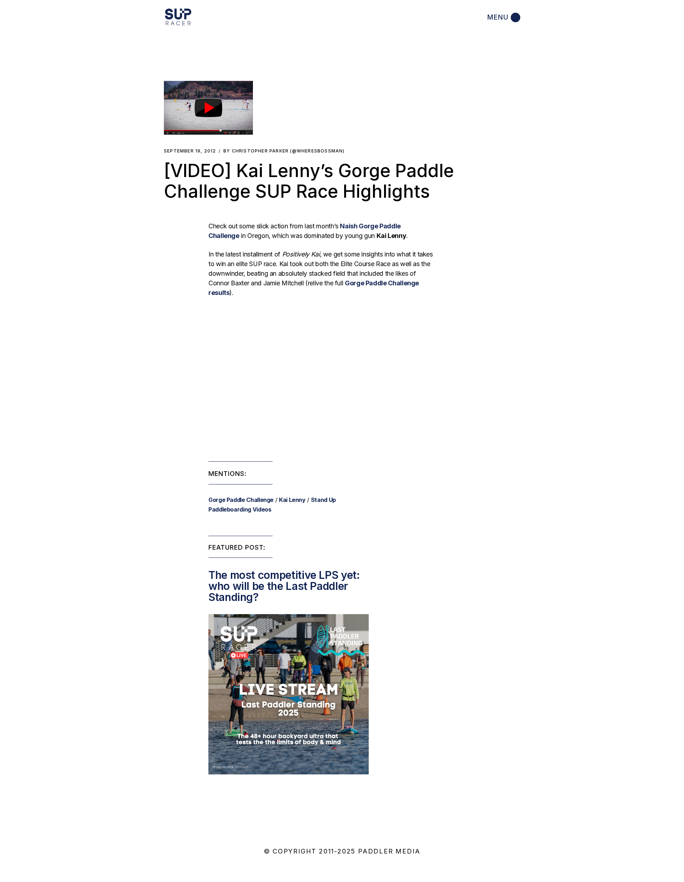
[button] (208, 108)
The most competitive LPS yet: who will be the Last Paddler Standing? (284, 586)
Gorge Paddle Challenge (241, 499)
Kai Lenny (292, 499)
